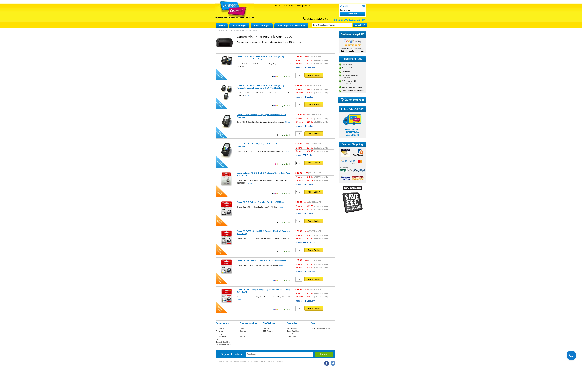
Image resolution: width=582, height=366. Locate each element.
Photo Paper (291, 334)
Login (274, 6)
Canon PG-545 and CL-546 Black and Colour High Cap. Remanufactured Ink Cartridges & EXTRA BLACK (261, 86)
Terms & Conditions (223, 342)
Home (222, 25)
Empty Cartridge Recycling (320, 328)
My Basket (344, 6)
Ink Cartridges (239, 25)
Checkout (352, 14)
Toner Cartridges (261, 25)
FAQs (218, 339)
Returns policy (221, 336)
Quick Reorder (295, 6)
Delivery (219, 334)
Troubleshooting (245, 334)
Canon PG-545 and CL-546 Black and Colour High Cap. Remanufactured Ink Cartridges (261, 57)
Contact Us (308, 6)
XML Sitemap (268, 331)
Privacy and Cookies (223, 345)
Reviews (243, 336)
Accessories (291, 336)
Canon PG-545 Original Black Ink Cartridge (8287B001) (261, 202)
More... (247, 66)
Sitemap (266, 328)
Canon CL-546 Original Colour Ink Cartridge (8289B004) (261, 260)
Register (283, 6)
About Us (219, 331)
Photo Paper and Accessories (291, 25)
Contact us (220, 328)
